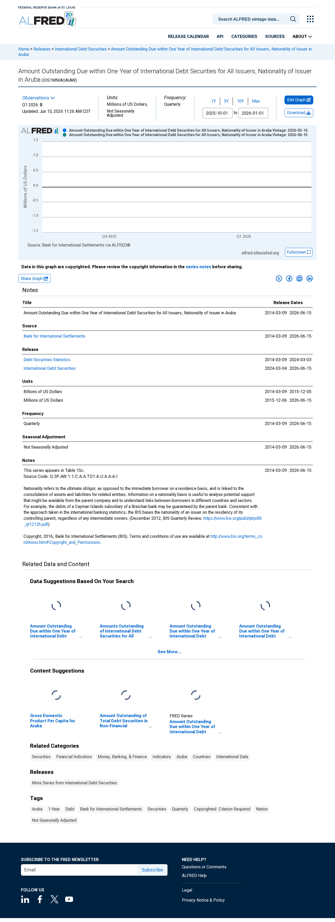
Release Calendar (188, 36)
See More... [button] (169, 651)
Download (296, 112)
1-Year (54, 809)
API (220, 36)
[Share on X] (279, 278)
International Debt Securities (81, 49)
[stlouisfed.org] (46, 6)
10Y (240, 101)
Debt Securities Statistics (47, 359)
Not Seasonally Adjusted (54, 820)
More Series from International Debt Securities (74, 782)
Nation (262, 809)
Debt (69, 809)
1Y (213, 101)
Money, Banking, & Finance (122, 756)
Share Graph (32, 278)
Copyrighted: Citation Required (222, 809)
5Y (226, 101)
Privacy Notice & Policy (203, 900)
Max (256, 101)
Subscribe (152, 870)
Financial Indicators (74, 756)
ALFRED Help (194, 875)
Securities (41, 756)
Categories (244, 36)
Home (23, 49)
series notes (198, 266)
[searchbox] (256, 19)
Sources (275, 36)
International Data (232, 756)
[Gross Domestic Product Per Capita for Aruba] (56, 695)
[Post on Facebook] (289, 278)
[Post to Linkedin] (309, 278)
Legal (187, 890)
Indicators (162, 756)
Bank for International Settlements (54, 336)
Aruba (182, 756)
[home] (48, 19)
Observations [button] (36, 98)
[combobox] (256, 18)
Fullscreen (297, 252)
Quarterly (180, 809)
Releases (42, 49)
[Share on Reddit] (299, 278)
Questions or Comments (204, 866)
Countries (201, 756)
